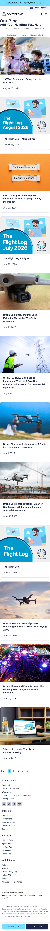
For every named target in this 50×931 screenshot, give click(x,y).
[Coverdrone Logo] (12, 14)
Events (26, 28)
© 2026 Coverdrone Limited (12, 893)
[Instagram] (9, 804)
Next (33, 771)
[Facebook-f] (14, 804)
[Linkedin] (4, 804)
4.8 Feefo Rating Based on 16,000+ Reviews (23, 3)
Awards (15, 28)
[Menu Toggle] (46, 14)
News (23, 35)
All (7, 28)
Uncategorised (36, 35)
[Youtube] (19, 804)
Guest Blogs (39, 28)
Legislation (11, 35)
